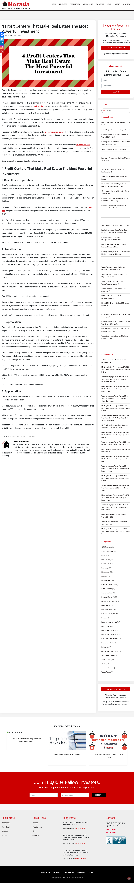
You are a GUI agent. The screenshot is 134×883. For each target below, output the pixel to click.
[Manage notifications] (129, 878)
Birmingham (6, 823)
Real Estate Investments (109, 639)
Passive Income (106, 610)
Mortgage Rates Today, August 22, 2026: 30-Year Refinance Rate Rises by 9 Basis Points (115, 478)
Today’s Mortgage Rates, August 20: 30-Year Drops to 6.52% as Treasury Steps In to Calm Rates (115, 507)
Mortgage (104, 605)
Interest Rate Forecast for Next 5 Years (115, 225)
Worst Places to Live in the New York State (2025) (114, 290)
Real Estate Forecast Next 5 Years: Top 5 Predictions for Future (115, 123)
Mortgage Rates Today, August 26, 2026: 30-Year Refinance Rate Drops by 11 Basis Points (115, 388)
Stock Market (106, 660)
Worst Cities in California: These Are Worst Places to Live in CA (113, 283)
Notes (34, 831)
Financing (104, 572)
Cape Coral (6, 827)
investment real (83, 145)
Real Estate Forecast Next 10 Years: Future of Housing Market (113, 246)
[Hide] (1, 55)
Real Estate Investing (108, 630)
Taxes (103, 664)
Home (91, 872)
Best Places (105, 560)
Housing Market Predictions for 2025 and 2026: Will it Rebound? (115, 143)
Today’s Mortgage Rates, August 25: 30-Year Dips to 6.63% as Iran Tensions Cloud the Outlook (115, 398)
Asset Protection (107, 551)
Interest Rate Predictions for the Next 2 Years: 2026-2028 (114, 523)
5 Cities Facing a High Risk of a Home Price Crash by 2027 (114, 361)
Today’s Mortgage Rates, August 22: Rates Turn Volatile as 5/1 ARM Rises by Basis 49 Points (115, 468)
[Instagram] (2, 47)
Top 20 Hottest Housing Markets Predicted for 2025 (112, 171)
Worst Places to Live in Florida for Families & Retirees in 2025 (113, 268)
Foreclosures (106, 580)
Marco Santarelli (80, 828)
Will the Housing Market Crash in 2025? (114, 149)
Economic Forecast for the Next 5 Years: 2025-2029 (115, 159)
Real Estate (105, 626)
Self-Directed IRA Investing (110, 651)
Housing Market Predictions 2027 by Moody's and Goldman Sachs (113, 238)
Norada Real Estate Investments (16, 5)
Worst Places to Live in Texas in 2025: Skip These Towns (114, 275)
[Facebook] (2, 34)
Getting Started (106, 589)
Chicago (4, 835)
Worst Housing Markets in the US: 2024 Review (114, 178)
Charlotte (5, 831)
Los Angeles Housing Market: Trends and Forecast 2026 (115, 450)
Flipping (104, 576)
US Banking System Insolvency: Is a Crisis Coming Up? (115, 315)
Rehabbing (105, 647)
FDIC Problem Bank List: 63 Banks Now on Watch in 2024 (114, 297)
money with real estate (54, 132)
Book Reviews (106, 564)
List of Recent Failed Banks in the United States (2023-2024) (115, 330)
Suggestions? (81, 872)
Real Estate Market (107, 643)
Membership (37, 827)
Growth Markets (106, 593)
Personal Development (109, 614)
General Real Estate (108, 585)
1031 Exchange (106, 547)
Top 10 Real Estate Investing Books (67, 754)
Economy (104, 568)
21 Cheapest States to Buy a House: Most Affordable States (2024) (113, 185)
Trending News (106, 668)
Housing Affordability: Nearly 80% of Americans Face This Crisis (113, 206)
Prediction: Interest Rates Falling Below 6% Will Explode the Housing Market (114, 231)
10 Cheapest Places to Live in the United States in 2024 (115, 192)
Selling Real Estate (107, 655)
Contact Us (36, 835)
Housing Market (106, 597)
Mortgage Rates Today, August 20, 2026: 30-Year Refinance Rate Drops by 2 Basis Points (115, 531)
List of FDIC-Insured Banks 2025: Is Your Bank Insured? (115, 304)
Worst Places (106, 672)
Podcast (104, 618)
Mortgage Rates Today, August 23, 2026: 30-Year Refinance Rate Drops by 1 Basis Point (115, 458)
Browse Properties (115, 48)
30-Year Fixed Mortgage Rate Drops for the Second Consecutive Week (114, 426)
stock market (38, 106)
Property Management (109, 622)
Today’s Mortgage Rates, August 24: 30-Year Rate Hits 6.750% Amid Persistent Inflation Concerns (115, 418)
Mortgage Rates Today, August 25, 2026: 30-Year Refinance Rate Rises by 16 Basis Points (115, 408)
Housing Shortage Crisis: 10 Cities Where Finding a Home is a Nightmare (115, 253)
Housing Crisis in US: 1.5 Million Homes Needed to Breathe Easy (114, 199)
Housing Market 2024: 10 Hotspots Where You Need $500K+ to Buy (115, 323)
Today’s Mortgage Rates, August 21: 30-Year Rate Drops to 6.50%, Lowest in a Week (115, 488)
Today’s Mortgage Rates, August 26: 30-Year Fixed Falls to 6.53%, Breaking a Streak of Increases (115, 379)
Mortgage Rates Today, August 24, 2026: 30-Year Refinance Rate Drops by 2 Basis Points (115, 434)
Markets (35, 823)
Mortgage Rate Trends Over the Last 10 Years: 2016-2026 (114, 516)
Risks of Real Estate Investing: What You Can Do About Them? (26, 740)
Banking (104, 555)
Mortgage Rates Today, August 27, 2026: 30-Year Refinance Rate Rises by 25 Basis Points (115, 369)
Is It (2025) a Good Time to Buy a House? (115, 130)
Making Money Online (108, 601)
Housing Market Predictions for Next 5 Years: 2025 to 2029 (114, 136)
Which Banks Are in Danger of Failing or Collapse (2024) (114, 337)
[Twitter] (2, 39)
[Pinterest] (2, 51)
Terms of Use (45, 872)
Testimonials (69, 872)
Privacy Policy (57, 872)
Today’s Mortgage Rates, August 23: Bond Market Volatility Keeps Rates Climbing (115, 443)
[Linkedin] (2, 43)
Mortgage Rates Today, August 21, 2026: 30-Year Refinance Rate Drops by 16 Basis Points (115, 497)
